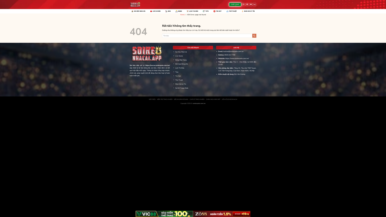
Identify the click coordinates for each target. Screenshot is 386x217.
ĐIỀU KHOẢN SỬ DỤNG (181, 99)
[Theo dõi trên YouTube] (251, 4)
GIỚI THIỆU (152, 99)
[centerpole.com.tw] (135, 4)
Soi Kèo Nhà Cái (139, 11)
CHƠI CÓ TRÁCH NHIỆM (197, 99)
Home (182, 15)
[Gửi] (254, 36)
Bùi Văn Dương (239, 74)
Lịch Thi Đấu (193, 11)
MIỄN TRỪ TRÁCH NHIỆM (164, 99)
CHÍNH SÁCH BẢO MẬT (213, 99)
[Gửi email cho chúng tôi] (243, 4)
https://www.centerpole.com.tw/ (237, 58)
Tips (207, 11)
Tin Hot (219, 11)
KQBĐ (180, 11)
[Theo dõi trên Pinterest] (247, 4)
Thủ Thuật (233, 11)
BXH (169, 11)
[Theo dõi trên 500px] (254, 4)
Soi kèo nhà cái (136, 65)
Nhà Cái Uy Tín (249, 11)
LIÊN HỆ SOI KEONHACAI (229, 99)
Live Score (157, 11)
